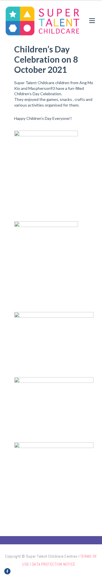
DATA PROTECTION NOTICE (53, 564)
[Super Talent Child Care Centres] (42, 20)
